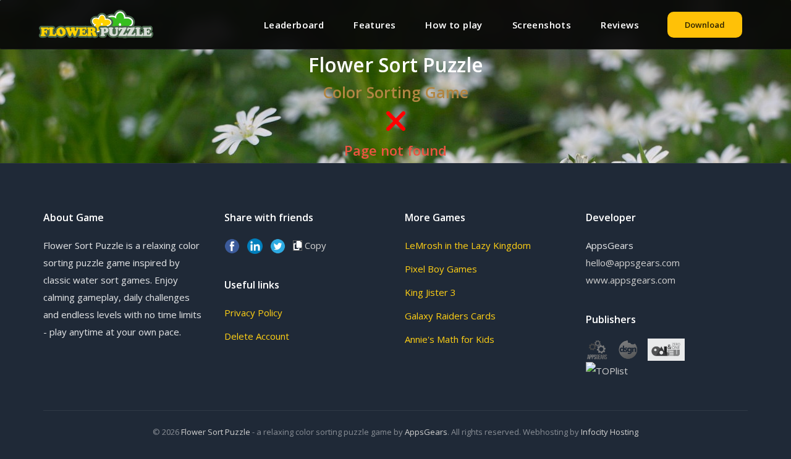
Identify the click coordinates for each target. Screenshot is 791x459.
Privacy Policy (253, 312)
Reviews (620, 25)
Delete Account (256, 336)
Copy (314, 245)
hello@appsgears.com (633, 262)
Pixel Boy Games (441, 269)
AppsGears (426, 431)
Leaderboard (294, 25)
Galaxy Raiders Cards (450, 316)
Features (374, 25)
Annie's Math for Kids (449, 339)
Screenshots (541, 25)
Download (705, 24)
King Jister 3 (430, 292)
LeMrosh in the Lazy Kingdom (468, 245)
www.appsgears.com (630, 280)
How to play (453, 25)
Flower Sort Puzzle (215, 431)
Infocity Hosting (609, 431)
